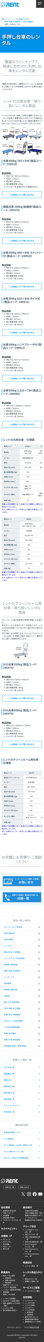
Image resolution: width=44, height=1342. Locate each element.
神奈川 (27, 1213)
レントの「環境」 (30, 1310)
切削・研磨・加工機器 (12, 1008)
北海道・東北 (29, 1211)
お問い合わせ (24, 1187)
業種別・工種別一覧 (31, 1281)
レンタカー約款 (8, 1308)
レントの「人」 (29, 1307)
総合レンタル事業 (9, 1275)
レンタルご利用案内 (9, 1298)
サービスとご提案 (31, 1287)
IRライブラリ (7, 1242)
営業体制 (8, 1278)
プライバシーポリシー (14, 1327)
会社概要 (6, 1215)
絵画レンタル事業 (9, 1294)
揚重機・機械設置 (10, 964)
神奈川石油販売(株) (32, 1242)
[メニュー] (40, 4)
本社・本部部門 (37, 1220)
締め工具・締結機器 (11, 1002)
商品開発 (8, 1283)
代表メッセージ (8, 1213)
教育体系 (30, 1312)
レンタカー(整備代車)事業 (12, 1290)
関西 (26, 1215)
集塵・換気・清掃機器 (12, 1014)
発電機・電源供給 (10, 989)
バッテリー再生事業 (9, 1287)
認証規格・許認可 (9, 1218)
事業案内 (5, 1272)
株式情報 (6, 1244)
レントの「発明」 (30, 1305)
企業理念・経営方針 (9, 1211)
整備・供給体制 (10, 1280)
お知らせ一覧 (9, 1187)
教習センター (37, 1215)
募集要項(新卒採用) (32, 1319)
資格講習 (6, 1292)
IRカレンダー (7, 1246)
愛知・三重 (38, 1213)
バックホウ (8, 945)
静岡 (32, 1213)
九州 (30, 1215)
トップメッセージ (30, 1300)
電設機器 (7, 983)
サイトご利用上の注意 (31, 1327)
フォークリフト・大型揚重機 (14, 958)
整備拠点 (28, 1220)
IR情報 (4, 1236)
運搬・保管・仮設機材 (12, 21)
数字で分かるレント (31, 1317)
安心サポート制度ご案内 (11, 1301)
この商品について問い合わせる (22, 194)
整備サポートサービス (10, 1285)
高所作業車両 (9, 933)
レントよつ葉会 (30, 1266)
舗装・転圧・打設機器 (12, 952)
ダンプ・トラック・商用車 (13, 927)
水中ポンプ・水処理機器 (13, 1020)
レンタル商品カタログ (21, 19)
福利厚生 (30, 1315)
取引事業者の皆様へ (10, 1310)
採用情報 (27, 1297)
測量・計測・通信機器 (12, 1039)
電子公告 (6, 1249)
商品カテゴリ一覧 (31, 1279)
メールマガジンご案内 (32, 1291)
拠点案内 (27, 1207)
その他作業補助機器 (12, 1027)
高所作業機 (8, 939)
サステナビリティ (9, 1228)
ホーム (7, 19)
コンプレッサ (9, 977)
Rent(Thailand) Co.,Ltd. (31, 1245)
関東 (36, 1211)
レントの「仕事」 (30, 1303)
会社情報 (5, 1207)
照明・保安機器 (10, 1033)
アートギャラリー (30, 1218)
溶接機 (6, 995)
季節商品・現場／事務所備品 (15, 1045)
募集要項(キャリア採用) (33, 1322)
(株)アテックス (30, 1234)
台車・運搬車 (28, 21)
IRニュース (6, 1239)
